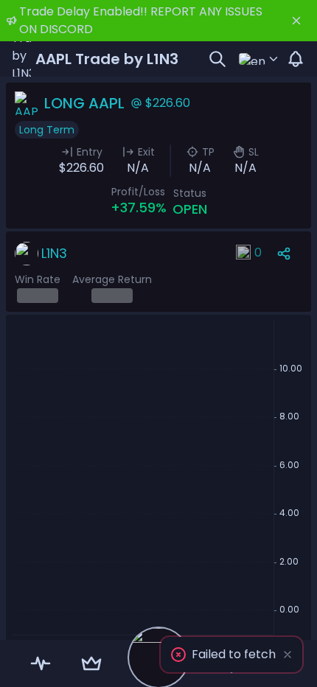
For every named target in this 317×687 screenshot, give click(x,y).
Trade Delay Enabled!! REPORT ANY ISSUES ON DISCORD (140, 20)
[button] (231, 654)
